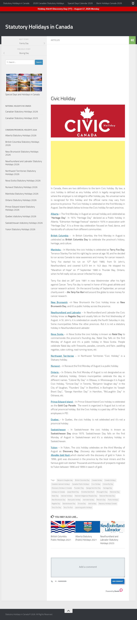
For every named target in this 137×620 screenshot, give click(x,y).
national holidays (66, 496)
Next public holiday (74, 500)
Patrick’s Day (101, 500)
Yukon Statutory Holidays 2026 (20, 229)
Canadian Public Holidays (80, 484)
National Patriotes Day (107, 496)
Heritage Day (107, 488)
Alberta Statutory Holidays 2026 (20, 135)
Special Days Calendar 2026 (80, 3)
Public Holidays (113, 500)
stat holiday (92, 504)
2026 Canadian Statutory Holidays (48, 3)
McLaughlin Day (102, 492)
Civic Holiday (96, 484)
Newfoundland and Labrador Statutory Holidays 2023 (109, 540)
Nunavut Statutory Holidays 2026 (21, 187)
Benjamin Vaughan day (65, 480)
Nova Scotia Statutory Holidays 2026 (23, 180)
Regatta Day (56, 504)
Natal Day (55, 496)
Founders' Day (79, 488)
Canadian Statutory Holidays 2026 (21, 111)
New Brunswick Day (58, 500)
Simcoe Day (82, 504)
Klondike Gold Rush (87, 492)
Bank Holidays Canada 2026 (109, 3)
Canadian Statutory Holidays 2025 (21, 118)
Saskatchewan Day (69, 504)
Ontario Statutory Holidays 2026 (21, 200)
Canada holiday (97, 480)
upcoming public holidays (83, 507)
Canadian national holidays (61, 484)
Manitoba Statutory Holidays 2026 (21, 193)
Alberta (54, 213)
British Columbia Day (82, 480)
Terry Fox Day (56, 507)
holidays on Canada (58, 492)
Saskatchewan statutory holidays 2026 (24, 223)
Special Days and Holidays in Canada (22, 94)
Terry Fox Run (68, 507)
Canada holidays (110, 480)
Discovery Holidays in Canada (62, 488)
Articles (55, 40)
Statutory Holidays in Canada (16, 3)
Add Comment (117, 581)
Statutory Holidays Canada (108, 504)
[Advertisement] (88, 71)
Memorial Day (114, 492)
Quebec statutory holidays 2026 (20, 216)
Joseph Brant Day (73, 492)
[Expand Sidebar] (132, 40)
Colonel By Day (108, 484)
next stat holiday (88, 500)
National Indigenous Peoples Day (86, 496)
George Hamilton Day (93, 488)
